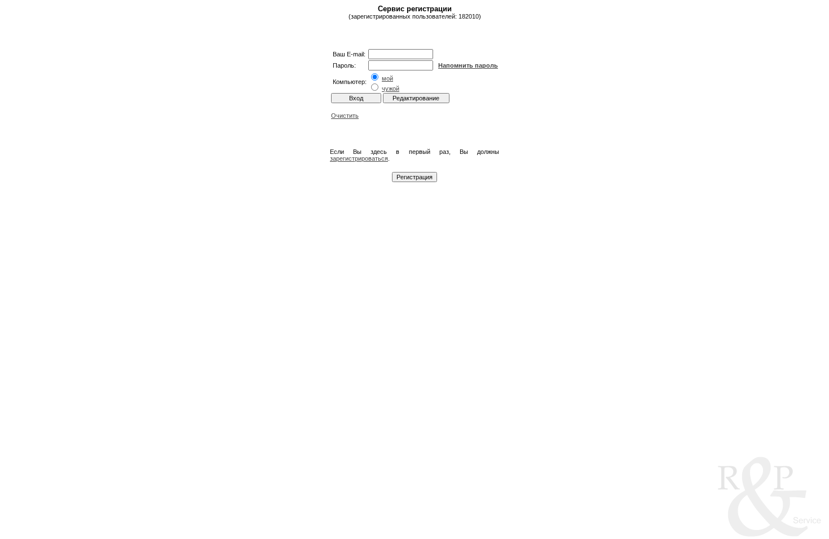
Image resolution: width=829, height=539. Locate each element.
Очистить (345, 115)
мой (387, 78)
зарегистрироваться (359, 158)
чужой (390, 88)
